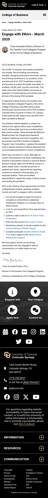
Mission (7, 482)
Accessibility (9, 479)
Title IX (29, 487)
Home (4, 22)
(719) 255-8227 (17, 378)
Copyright (8, 470)
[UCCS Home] (16, 5)
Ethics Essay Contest (33, 222)
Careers (29, 470)
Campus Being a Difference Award (21, 228)
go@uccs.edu (16, 388)
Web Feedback (27, 424)
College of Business (15, 15)
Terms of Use (9, 476)
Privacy (7, 473)
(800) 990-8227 (31, 382)
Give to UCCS (31, 479)
